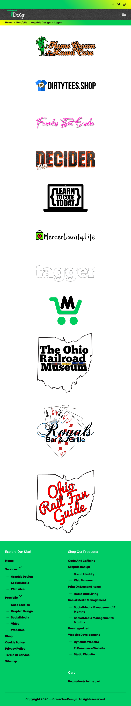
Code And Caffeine (81, 560)
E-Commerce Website (89, 648)
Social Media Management (87, 600)
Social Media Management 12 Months (95, 609)
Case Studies (20, 605)
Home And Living (86, 594)
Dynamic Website (86, 642)
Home (9, 560)
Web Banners (83, 580)
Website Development (84, 634)
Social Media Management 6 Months (94, 620)
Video (15, 623)
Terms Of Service (17, 655)
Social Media (20, 582)
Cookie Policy (15, 642)
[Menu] (124, 14)
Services (11, 569)
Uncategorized (78, 628)
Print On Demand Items (84, 586)
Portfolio (11, 597)
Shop (9, 636)
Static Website (84, 654)
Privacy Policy (15, 648)
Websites (18, 589)
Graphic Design (22, 576)
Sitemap (11, 661)
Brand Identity (84, 574)
